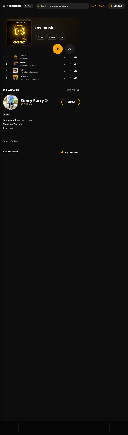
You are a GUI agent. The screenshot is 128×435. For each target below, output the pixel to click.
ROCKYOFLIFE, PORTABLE (30, 79)
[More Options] (70, 57)
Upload (118, 5)
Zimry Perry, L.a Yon (28, 65)
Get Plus (28, 6)
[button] (40, 57)
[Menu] (4, 6)
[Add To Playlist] (10, 57)
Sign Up (94, 6)
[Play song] (58, 49)
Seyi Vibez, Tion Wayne (29, 72)
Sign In (102, 6)
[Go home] (13, 6)
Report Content (11, 141)
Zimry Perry (25, 58)
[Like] (65, 57)
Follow (71, 102)
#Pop (6, 114)
